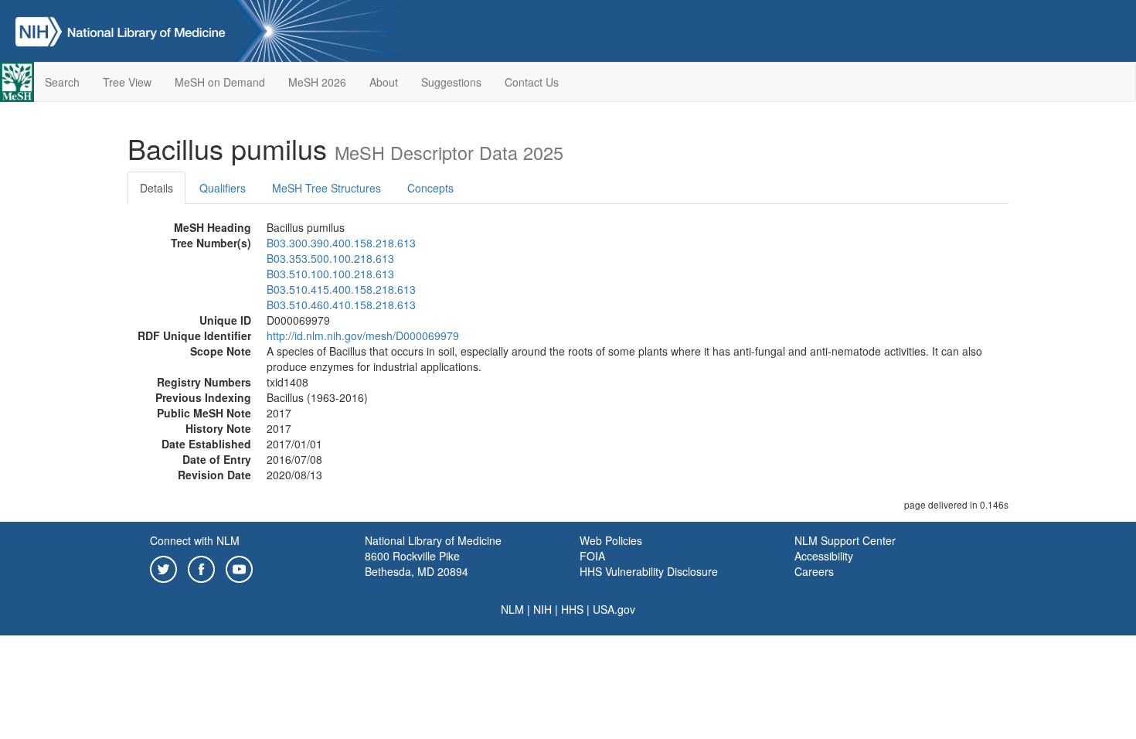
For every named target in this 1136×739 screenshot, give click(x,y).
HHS (572, 609)
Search (62, 82)
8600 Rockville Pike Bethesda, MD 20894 (416, 563)
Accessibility (823, 556)
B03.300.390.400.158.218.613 (341, 242)
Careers (814, 571)
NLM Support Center (845, 540)
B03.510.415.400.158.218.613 (341, 289)
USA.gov (614, 609)
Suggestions (451, 82)
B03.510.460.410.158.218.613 (341, 304)
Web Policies (611, 540)
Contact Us (532, 82)
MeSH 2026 (317, 82)
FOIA (592, 556)
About (383, 82)
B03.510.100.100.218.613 (330, 273)
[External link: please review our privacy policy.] (163, 567)
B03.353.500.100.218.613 (330, 258)
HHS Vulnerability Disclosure (649, 571)
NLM (512, 609)
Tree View (127, 82)
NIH (542, 609)
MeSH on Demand (220, 82)
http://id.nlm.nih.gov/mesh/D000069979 (363, 335)
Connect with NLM (195, 540)
